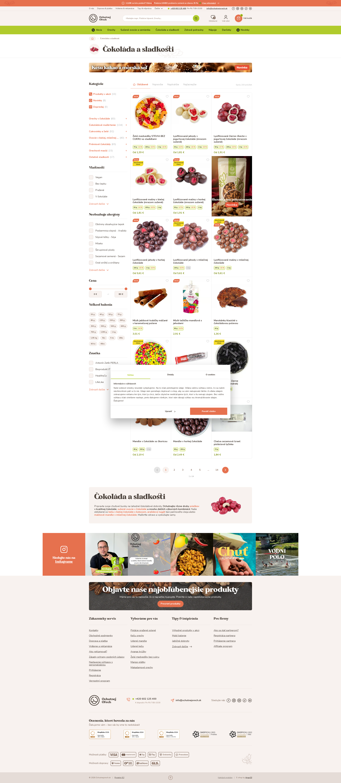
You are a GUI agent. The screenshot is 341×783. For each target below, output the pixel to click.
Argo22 (248, 778)
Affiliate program (223, 646)
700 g (93, 332)
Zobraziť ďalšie (97, 203)
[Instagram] (237, 8)
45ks (102, 343)
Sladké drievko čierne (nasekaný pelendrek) (226, 382)
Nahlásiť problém (225, 778)
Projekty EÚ (119, 778)
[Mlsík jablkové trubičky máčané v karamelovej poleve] (151, 297)
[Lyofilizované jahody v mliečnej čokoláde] (191, 237)
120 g (102, 320)
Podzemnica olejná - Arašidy (110, 230)
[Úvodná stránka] (100, 18)
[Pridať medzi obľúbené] (167, 96)
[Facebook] (233, 8)
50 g (110, 314)
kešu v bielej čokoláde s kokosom (127, 512)
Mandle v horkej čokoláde (187, 441)
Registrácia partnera (224, 635)
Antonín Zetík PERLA (106, 362)
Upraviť (168, 411)
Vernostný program (99, 681)
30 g (93, 314)
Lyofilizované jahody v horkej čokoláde (149, 261)
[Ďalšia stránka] (225, 470)
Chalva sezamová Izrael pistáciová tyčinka (227, 443)
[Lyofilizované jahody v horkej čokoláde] (151, 237)
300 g (103, 326)
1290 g (104, 332)
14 (216, 469)
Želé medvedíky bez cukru (145, 657)
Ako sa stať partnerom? (226, 630)
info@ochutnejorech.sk (216, 8)
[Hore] (170, 777)
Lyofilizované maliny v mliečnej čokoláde (231, 261)
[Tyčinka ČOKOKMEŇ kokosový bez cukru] (191, 358)
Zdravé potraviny (193, 29)
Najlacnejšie (189, 84)
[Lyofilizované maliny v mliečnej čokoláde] (232, 237)
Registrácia (95, 675)
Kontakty (93, 630)
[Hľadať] (196, 18)
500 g (113, 326)
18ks (121, 338)
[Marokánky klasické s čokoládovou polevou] (232, 297)
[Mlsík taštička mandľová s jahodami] (191, 297)
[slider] (90, 289)
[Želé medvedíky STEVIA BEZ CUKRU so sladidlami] (151, 113)
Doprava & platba (104, 8)
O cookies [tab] (210, 374)
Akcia (99, 29)
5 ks (112, 338)
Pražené (99, 190)
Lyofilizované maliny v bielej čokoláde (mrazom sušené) (148, 201)
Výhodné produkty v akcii (185, 630)
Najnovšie (157, 84)
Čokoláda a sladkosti (167, 29)
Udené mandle (139, 641)
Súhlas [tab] (130, 375)
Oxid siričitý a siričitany (107, 262)
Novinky (245, 29)
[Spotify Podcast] (250, 8)
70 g (119, 314)
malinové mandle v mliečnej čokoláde (115, 514)
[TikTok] (246, 8)
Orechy (111, 29)
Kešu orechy (137, 635)
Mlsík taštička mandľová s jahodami (187, 322)
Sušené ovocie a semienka (135, 29)
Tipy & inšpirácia (144, 8)
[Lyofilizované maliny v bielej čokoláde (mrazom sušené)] (151, 176)
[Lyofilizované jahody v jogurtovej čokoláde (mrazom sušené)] (191, 113)
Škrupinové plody (105, 249)
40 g (101, 314)
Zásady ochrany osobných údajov (106, 657)
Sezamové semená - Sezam (110, 256)
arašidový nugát (156, 512)
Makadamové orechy (142, 667)
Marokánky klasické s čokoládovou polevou (226, 322)
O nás (91, 8)
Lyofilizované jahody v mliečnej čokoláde (190, 261)
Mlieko (99, 243)
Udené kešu (137, 646)
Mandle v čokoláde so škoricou (150, 441)
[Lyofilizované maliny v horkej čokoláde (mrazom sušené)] (191, 176)
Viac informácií (209, 3)
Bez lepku (100, 183)
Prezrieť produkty (170, 603)
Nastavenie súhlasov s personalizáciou (101, 663)
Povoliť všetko (208, 411)
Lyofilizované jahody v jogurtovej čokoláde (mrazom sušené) (189, 139)
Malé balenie (179, 635)
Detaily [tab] (170, 374)
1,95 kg (94, 338)
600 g (123, 326)
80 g (93, 320)
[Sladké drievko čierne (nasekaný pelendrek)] (232, 358)
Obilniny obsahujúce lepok (109, 224)
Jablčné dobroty (180, 641)
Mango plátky (138, 662)
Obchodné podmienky (101, 635)
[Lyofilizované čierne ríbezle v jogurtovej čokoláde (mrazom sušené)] (232, 113)
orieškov (194, 506)
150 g (112, 320)
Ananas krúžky (138, 651)
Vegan (98, 177)
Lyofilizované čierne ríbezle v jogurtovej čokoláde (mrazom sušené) (230, 139)
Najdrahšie (173, 84)
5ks (103, 338)
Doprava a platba (98, 641)
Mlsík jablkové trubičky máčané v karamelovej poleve (150, 322)
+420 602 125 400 (178, 8)
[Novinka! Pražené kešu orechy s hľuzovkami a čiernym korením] (232, 186)
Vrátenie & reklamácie (124, 8)
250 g (93, 326)
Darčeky (226, 29)
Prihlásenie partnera (225, 641)
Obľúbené (142, 84)
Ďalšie (157, 8)
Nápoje (213, 29)
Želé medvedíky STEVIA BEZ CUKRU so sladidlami (149, 137)
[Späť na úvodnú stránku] (92, 38)
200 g (122, 320)
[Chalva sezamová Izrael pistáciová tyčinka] (232, 418)
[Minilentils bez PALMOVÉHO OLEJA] (151, 358)
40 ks (93, 343)
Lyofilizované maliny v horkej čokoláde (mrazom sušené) (189, 201)
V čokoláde (101, 196)
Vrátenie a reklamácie (100, 646)
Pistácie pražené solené (143, 630)
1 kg (114, 332)
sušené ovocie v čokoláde (132, 509)
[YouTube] (241, 8)
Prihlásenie (95, 670)
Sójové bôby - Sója (105, 237)
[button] (126, 119)
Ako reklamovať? (98, 651)
